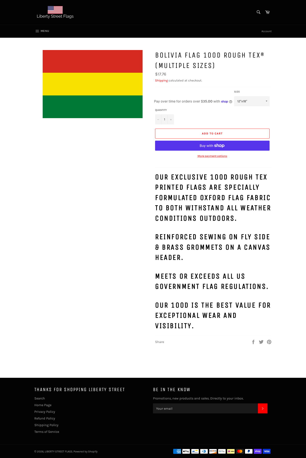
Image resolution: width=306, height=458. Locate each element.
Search (39, 398)
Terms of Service (46, 432)
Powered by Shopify (85, 451)
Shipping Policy (46, 425)
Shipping (161, 80)
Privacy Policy (44, 412)
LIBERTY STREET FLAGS (58, 451)
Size (237, 91)
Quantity (161, 110)
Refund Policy (44, 418)
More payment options (212, 156)
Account (266, 31)
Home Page (42, 405)
